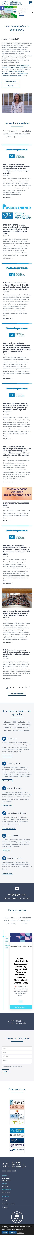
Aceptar (5, 1232)
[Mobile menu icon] (30, 2)
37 (26, 687)
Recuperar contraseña (9, 1204)
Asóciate (6, 1207)
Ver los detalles (20, 1007)
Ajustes (20, 1232)
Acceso (5, 1200)
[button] (2, 8)
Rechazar (13, 1232)
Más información (7, 197)
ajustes (21, 1229)
